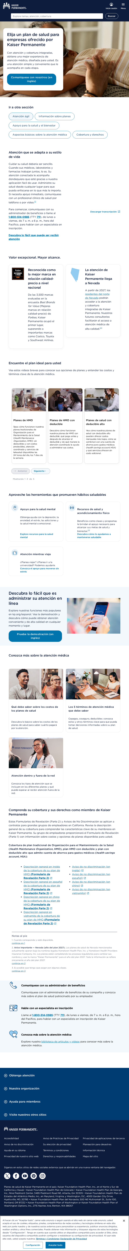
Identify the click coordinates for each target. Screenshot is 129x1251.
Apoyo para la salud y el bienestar (34, 125)
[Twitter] (7, 1176)
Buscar (112, 16)
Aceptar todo (55, 1245)
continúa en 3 (18, 971)
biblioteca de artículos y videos (60, 1041)
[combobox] (57, 16)
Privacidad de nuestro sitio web (21, 1156)
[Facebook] (16, 1176)
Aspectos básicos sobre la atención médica (40, 134)
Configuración (33, 1245)
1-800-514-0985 (42, 1015)
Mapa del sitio (90, 1156)
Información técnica (94, 1150)
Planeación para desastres (97, 1144)
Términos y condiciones (56, 1150)
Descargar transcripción (103, 211)
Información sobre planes (55, 116)
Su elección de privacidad (57, 1144)
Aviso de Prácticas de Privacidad (61, 1138)
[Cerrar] (124, 1220)
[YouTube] (25, 1176)
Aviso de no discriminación (19, 1144)
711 (62, 1015)
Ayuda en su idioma (14, 1150)
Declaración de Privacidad (73, 1239)
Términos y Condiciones (47, 1239)
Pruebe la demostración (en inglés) (35, 636)
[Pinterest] (34, 1176)
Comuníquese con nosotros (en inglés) (31, 79)
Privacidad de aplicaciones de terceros (104, 1138)
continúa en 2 (18, 963)
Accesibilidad (11, 1138)
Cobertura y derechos (90, 134)
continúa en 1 (18, 943)
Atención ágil (21, 116)
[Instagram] (42, 1176)
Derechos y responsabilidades (59, 1156)
